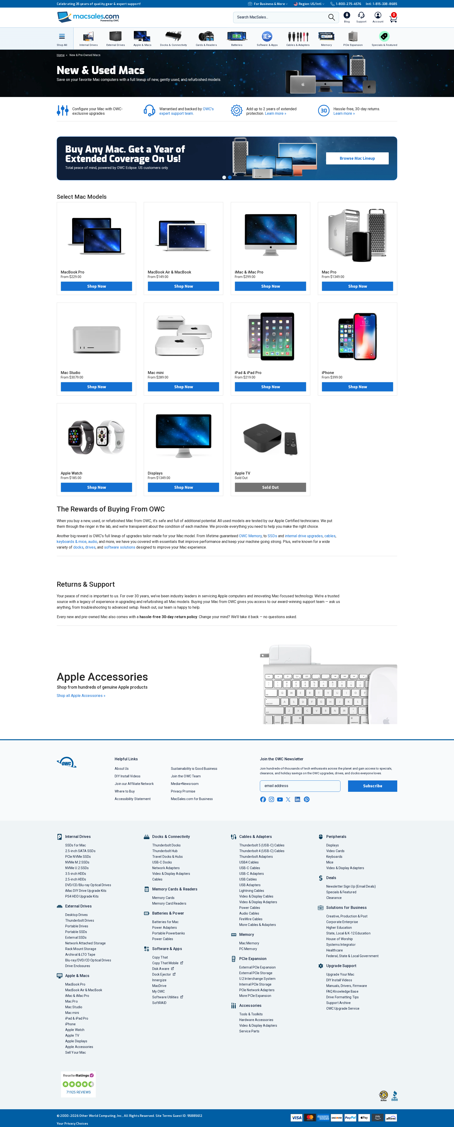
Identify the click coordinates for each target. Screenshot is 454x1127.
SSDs (272, 536)
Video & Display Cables (256, 896)
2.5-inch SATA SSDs (80, 851)
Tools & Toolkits (251, 1014)
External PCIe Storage (255, 973)
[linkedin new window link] (298, 799)
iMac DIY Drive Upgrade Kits (85, 891)
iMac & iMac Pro (77, 996)
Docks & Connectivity (171, 836)
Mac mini (72, 1013)
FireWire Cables (250, 919)
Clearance (334, 898)
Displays (332, 845)
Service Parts (249, 1031)
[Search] (331, 18)
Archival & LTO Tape (80, 954)
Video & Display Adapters (171, 874)
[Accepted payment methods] (343, 1118)
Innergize (159, 980)
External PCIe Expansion (257, 967)
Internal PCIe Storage (255, 984)
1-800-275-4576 (348, 4)
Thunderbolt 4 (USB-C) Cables (262, 851)
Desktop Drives (76, 915)
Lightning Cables (251, 891)
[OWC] (88, 17)
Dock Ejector (161, 974)
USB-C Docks (162, 862)
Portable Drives (76, 926)
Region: (310, 4)
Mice (329, 862)
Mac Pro (71, 1001)
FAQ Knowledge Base (342, 991)
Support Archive (338, 1003)
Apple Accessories (79, 1047)
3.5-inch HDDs (75, 874)
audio (92, 541)
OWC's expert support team (187, 111)
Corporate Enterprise (342, 922)
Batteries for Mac (165, 922)
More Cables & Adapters (257, 925)
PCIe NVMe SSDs (78, 856)
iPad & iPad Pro (76, 1018)
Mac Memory (249, 943)
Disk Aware (160, 969)
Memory (246, 934)
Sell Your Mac (75, 1052)
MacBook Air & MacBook (83, 990)
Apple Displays (76, 1041)
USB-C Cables (249, 868)
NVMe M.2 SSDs (77, 862)
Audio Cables (249, 913)
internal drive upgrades (304, 536)
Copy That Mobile (165, 963)
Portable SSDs (76, 932)
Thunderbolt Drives (79, 920)
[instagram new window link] (271, 799)
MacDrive (159, 986)
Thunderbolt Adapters (256, 856)
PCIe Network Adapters (257, 990)
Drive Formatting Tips (342, 997)
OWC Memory (250, 536)
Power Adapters (164, 927)
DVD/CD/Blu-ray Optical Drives (88, 885)
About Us (122, 768)
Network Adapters (166, 868)
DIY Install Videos (127, 776)
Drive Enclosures (77, 966)
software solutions (119, 547)
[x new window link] (289, 799)
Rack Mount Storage (80, 949)
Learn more (275, 113)
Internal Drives (78, 836)
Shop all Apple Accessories (81, 695)
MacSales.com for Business (192, 799)
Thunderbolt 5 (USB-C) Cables (262, 845)
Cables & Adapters (255, 836)
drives (90, 547)
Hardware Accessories (256, 1020)
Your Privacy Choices (72, 1124)
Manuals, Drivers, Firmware (346, 986)
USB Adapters (250, 885)
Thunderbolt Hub (165, 851)
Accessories (250, 1005)
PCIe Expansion (253, 958)
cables (330, 536)
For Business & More (269, 4)
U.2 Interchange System (257, 979)
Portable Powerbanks (168, 933)
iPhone (70, 1024)
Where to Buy (125, 791)
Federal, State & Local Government (352, 956)
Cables (157, 879)
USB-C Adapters (251, 874)
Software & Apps (167, 949)
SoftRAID (159, 1003)
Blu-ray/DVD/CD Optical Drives (88, 960)
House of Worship (339, 939)
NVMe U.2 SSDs (77, 868)
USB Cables (248, 879)
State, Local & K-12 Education (348, 933)
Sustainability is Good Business (194, 768)
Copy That (160, 957)
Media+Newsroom (185, 784)
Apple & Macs (77, 975)
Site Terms (164, 1116)
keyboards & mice (72, 541)
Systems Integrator (341, 945)
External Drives (78, 906)
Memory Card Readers (169, 903)
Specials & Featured (341, 892)
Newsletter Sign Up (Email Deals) (351, 886)
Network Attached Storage (85, 943)
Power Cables (162, 939)
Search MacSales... (252, 17)
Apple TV (72, 1035)
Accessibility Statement (133, 799)
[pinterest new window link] (307, 799)
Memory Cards (163, 898)
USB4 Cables (249, 862)
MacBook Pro (75, 984)
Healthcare (334, 950)
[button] (224, 177)
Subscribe (372, 786)
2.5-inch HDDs (75, 879)
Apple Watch (74, 1030)
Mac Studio (73, 1007)
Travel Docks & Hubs (167, 856)
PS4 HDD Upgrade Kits (82, 896)
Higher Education (339, 927)
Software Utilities (165, 997)
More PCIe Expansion (255, 996)
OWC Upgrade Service (342, 1008)
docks (78, 547)
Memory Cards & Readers (174, 889)
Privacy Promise (183, 791)
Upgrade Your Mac (340, 974)
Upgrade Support (341, 966)
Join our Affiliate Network (134, 784)
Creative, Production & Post (346, 916)
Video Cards (335, 851)
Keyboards (334, 856)
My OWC (158, 991)
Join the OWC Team (186, 776)
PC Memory (248, 949)
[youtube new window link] (280, 799)
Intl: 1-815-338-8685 (381, 4)
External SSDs (76, 937)
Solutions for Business (346, 907)
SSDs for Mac (75, 845)
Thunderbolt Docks (166, 845)
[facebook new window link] (263, 800)
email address (276, 786)
